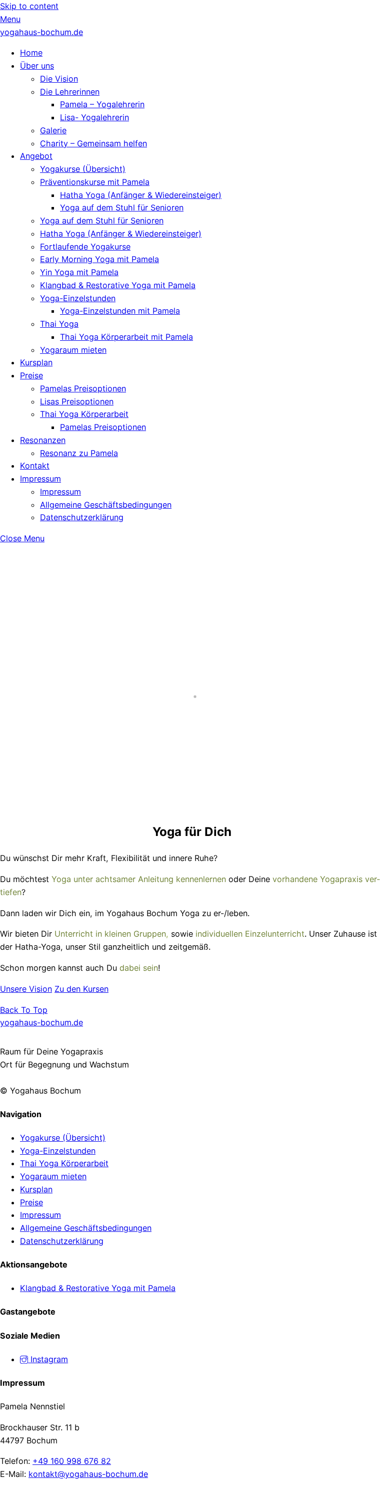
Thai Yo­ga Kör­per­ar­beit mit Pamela (126, 337)
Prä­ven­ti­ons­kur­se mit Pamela (95, 182)
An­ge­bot (36, 156)
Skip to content (29, 6)
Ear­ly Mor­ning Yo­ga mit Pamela (99, 259)
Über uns (37, 66)
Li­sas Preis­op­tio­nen (77, 401)
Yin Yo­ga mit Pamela (79, 272)
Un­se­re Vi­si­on (26, 989)
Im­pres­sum (40, 479)
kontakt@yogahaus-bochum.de (88, 1474)
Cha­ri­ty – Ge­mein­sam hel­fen (93, 143)
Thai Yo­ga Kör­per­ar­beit (84, 414)
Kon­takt (35, 466)
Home (31, 53)
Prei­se (31, 375)
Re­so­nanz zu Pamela (79, 453)
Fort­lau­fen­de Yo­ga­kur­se (85, 247)
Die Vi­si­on (59, 79)
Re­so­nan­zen (43, 440)
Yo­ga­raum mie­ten (73, 350)
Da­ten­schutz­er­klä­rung (82, 517)
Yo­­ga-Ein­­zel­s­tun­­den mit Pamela (120, 311)
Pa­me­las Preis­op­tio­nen (83, 388)
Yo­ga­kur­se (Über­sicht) (83, 169)
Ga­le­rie (53, 130)
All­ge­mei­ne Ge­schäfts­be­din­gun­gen (106, 505)
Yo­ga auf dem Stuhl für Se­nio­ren (122, 207)
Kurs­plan (36, 362)
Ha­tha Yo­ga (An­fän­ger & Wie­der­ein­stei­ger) (141, 195)
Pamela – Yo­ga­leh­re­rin (102, 104)
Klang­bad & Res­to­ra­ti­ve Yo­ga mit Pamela (118, 285)
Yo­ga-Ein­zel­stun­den (78, 298)
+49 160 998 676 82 (71, 1461)
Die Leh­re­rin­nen (70, 92)
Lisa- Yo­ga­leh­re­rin (94, 117)
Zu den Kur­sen (81, 989)
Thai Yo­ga (59, 324)
